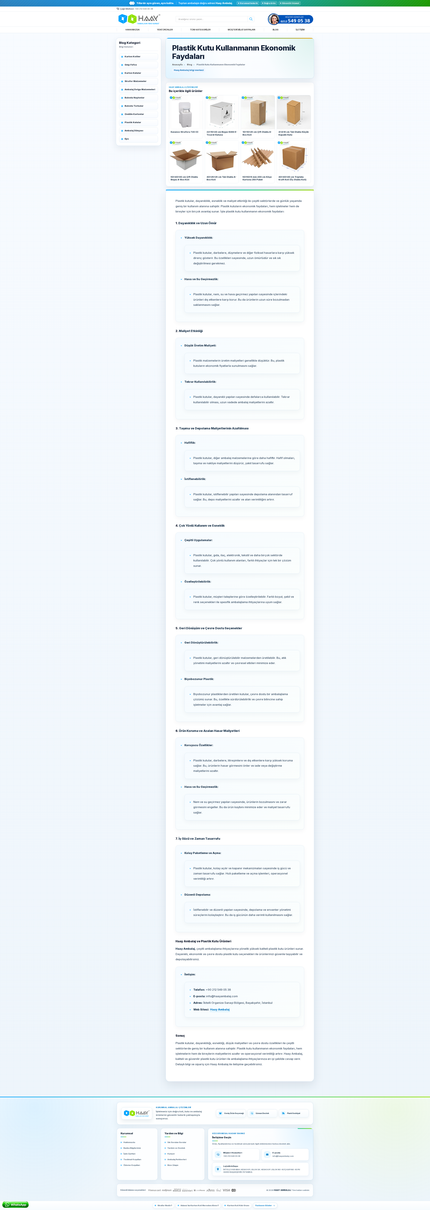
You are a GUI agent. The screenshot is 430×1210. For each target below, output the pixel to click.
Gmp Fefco (131, 64)
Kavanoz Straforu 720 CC (184, 132)
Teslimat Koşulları (132, 1159)
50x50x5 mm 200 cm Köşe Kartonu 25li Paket (257, 178)
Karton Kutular (133, 73)
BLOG (275, 29)
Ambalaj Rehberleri (176, 1159)
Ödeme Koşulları (131, 1165)
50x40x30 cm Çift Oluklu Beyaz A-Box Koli (184, 178)
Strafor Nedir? (165, 1205)
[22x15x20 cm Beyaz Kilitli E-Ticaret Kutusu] (222, 112)
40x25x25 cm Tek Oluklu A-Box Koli (221, 178)
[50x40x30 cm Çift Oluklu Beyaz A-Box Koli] (186, 157)
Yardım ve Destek (176, 1148)
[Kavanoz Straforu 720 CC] (186, 112)
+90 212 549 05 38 (144, 9)
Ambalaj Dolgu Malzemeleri (140, 89)
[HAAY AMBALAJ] (136, 1113)
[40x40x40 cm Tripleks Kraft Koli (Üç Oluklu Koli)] (294, 157)
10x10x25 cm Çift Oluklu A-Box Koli (257, 133)
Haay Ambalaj (220, 1009)
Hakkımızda (129, 1142)
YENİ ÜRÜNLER (165, 29)
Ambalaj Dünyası (134, 130)
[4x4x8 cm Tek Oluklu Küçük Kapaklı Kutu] (294, 112)
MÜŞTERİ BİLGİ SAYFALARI (241, 29)
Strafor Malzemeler (135, 81)
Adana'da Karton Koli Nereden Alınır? (200, 1205)
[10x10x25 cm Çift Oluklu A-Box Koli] (258, 112)
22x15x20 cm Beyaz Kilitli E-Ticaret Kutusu (222, 133)
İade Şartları (129, 1154)
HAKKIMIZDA (132, 29)
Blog (189, 64)
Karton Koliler (132, 56)
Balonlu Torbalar (134, 106)
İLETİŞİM (300, 29)
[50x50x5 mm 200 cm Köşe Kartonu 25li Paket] (258, 157)
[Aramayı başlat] (251, 19)
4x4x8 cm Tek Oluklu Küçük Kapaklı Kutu (293, 133)
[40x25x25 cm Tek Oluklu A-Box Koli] (222, 157)
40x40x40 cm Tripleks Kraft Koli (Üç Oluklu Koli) (292, 178)
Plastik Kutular (133, 122)
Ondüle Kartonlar (134, 114)
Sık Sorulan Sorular (176, 1142)
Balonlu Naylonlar (134, 97)
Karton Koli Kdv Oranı (238, 1205)
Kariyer (171, 1154)
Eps (127, 139)
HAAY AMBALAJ (282, 1190)
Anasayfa (177, 64)
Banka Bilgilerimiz (132, 1148)
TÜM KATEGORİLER (200, 29)
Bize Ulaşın (172, 1165)
